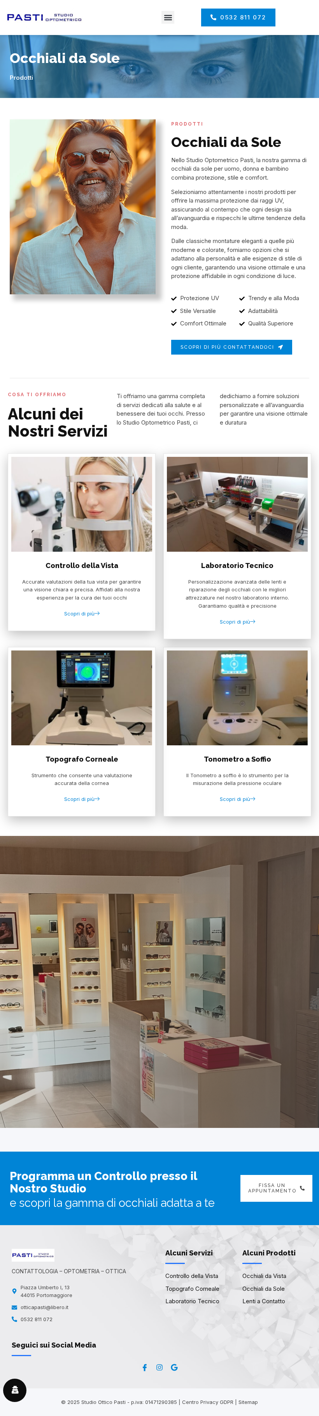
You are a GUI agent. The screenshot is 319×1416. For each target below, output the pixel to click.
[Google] (174, 1367)
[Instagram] (159, 1367)
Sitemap (248, 1402)
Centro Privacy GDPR (207, 1402)
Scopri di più (79, 613)
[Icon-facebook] (144, 1367)
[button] (167, 17)
